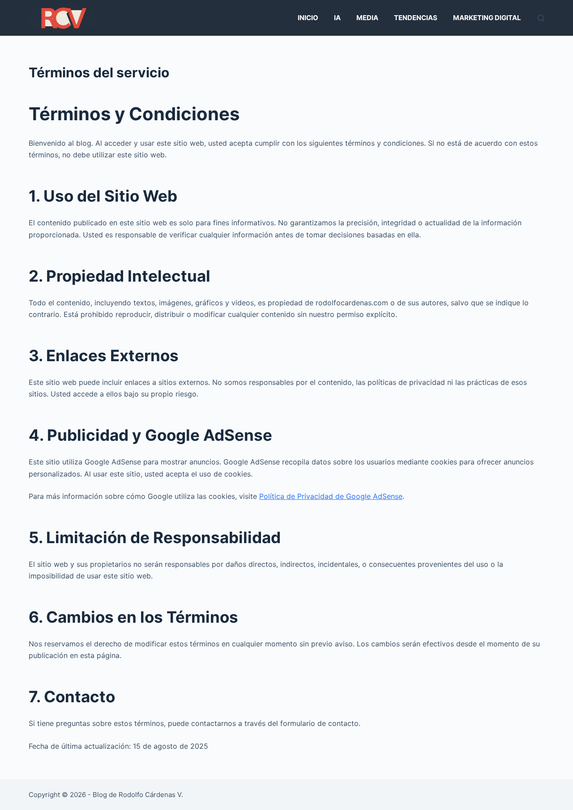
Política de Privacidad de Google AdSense (330, 496)
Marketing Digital (487, 17)
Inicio (308, 17)
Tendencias (415, 17)
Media (367, 17)
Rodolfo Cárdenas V (150, 794)
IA (337, 17)
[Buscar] (541, 18)
